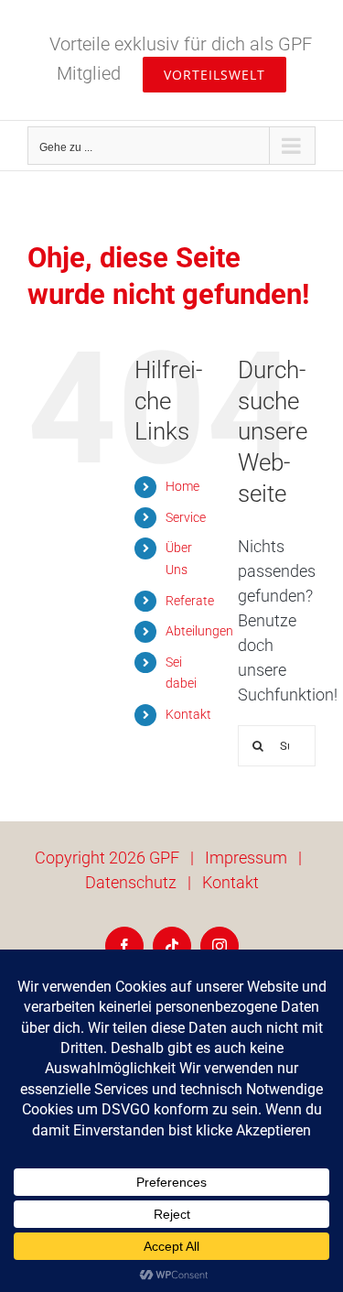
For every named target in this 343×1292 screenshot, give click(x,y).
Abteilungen (199, 631)
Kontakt (188, 714)
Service (186, 517)
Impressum (246, 857)
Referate (190, 600)
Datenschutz (131, 882)
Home (182, 486)
